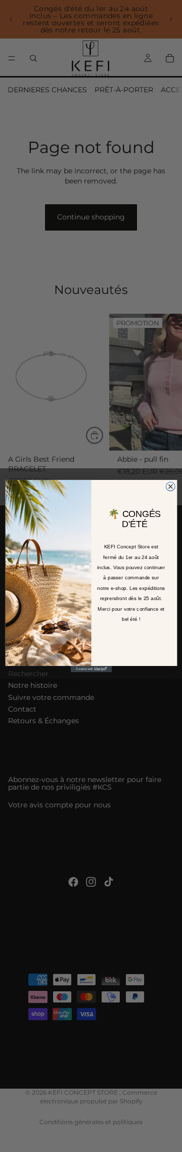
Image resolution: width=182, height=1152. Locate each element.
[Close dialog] (170, 486)
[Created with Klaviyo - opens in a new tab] (90, 669)
